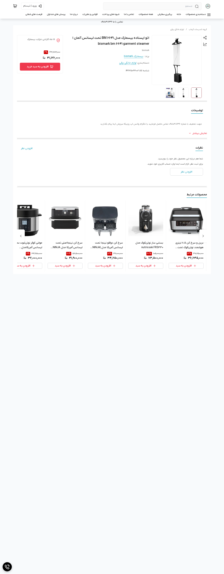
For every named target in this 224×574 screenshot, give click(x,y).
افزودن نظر (27, 148)
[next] (21, 236)
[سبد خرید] (15, 6)
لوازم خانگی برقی (177, 29)
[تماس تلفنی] (7, 566)
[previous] (203, 236)
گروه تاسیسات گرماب (198, 29)
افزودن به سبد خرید (38, 66)
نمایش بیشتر (200, 133)
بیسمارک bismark (133, 56)
